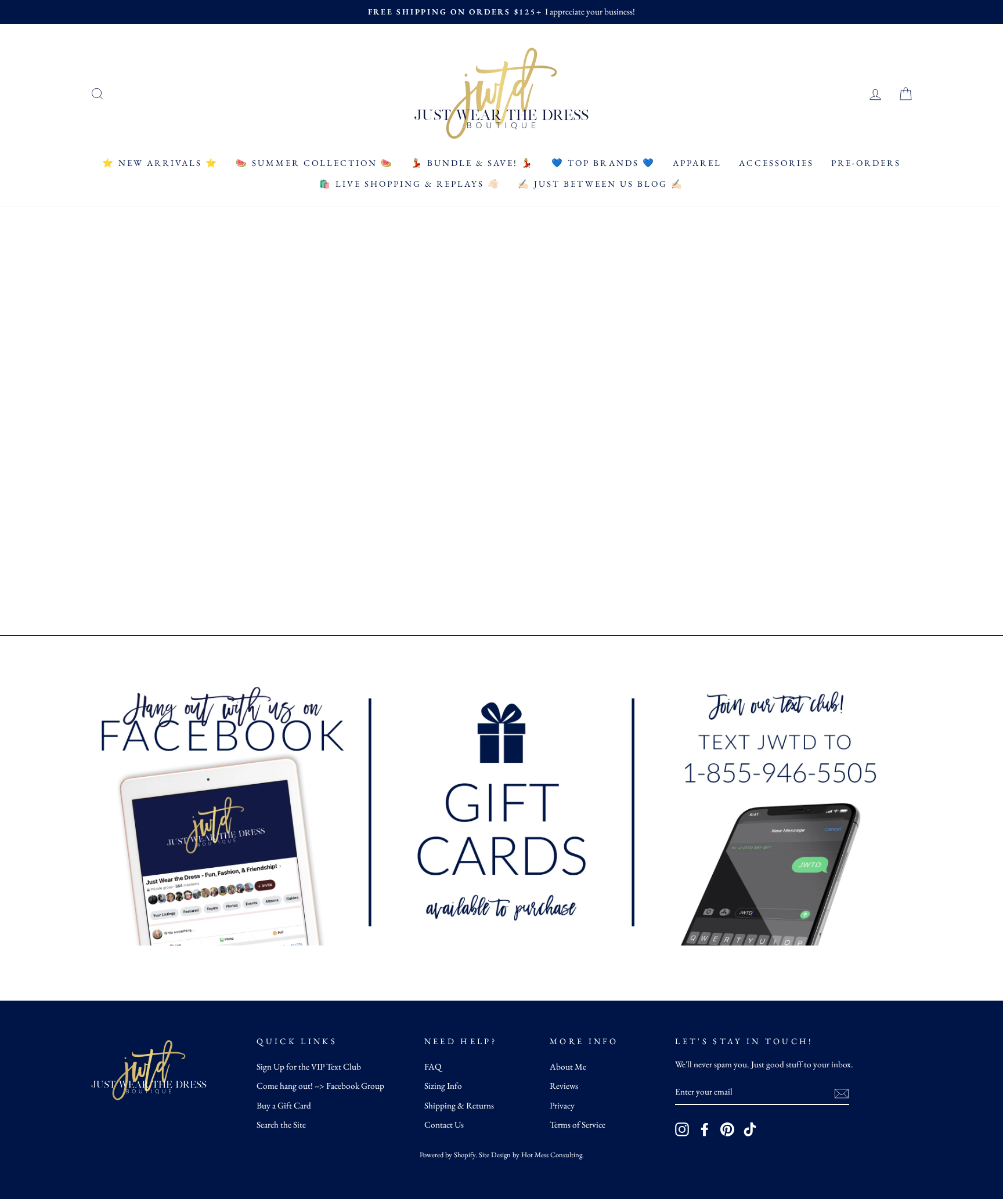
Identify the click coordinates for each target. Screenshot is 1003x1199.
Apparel (697, 162)
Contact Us (444, 1125)
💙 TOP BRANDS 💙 (603, 162)
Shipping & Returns (459, 1105)
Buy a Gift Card (284, 1105)
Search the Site (281, 1125)
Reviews (564, 1086)
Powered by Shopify (447, 1155)
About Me (568, 1067)
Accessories (776, 162)
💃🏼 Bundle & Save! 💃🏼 (472, 162)
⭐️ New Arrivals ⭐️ (160, 162)
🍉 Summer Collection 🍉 (315, 162)
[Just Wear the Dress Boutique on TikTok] (750, 1129)
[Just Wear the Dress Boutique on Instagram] (682, 1129)
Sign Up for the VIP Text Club (309, 1067)
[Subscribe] (841, 1092)
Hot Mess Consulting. (552, 1155)
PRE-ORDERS (866, 162)
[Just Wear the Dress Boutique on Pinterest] (727, 1129)
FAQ (433, 1067)
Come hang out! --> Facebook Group (320, 1086)
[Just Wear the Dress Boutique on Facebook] (705, 1129)
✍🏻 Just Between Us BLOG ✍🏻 (601, 183)
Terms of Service (577, 1125)
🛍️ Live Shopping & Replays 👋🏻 (409, 183)
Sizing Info (443, 1086)
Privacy (562, 1105)
